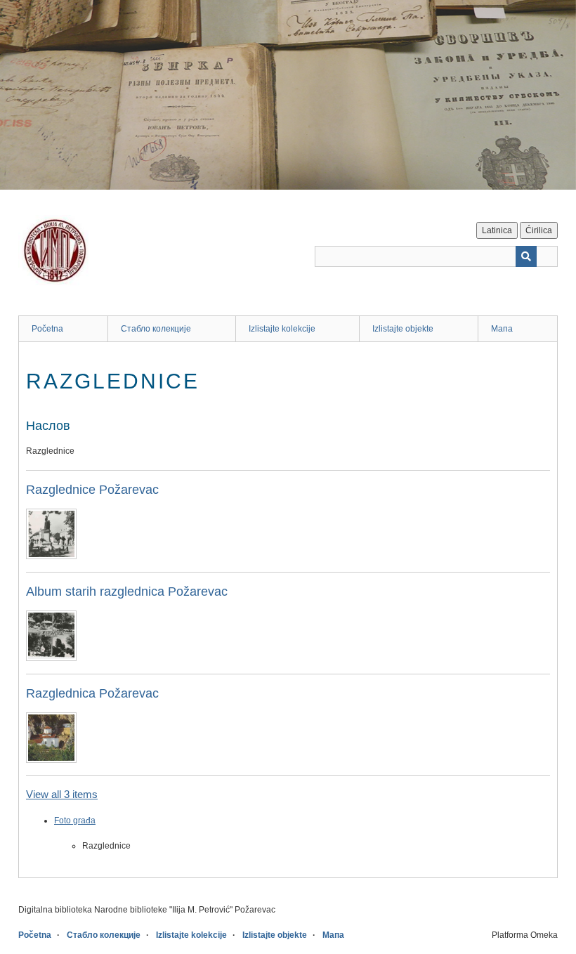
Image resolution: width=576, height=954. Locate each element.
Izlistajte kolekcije (282, 329)
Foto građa (75, 820)
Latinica (497, 230)
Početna (47, 329)
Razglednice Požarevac (92, 490)
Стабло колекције (156, 329)
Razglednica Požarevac (92, 693)
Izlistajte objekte (402, 329)
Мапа (502, 329)
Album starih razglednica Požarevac (127, 591)
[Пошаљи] (526, 256)
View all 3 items (62, 794)
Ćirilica (538, 230)
